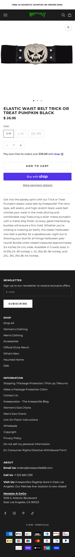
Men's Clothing (13, 335)
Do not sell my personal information (26, 444)
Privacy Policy (12, 438)
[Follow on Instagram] (14, 513)
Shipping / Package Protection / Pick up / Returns (35, 383)
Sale (6, 365)
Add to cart (37, 166)
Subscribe (18, 303)
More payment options (37, 185)
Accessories (10, 341)
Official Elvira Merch (16, 347)
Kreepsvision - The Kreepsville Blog (26, 401)
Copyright (9, 432)
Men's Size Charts (14, 413)
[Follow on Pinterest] (23, 513)
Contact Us (10, 395)
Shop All (8, 323)
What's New (11, 353)
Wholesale (10, 425)
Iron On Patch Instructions (20, 419)
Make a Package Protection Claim (25, 389)
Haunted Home (13, 359)
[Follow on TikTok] (32, 513)
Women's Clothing (15, 329)
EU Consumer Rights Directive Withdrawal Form (35, 450)
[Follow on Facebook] (5, 513)
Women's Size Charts (17, 407)
